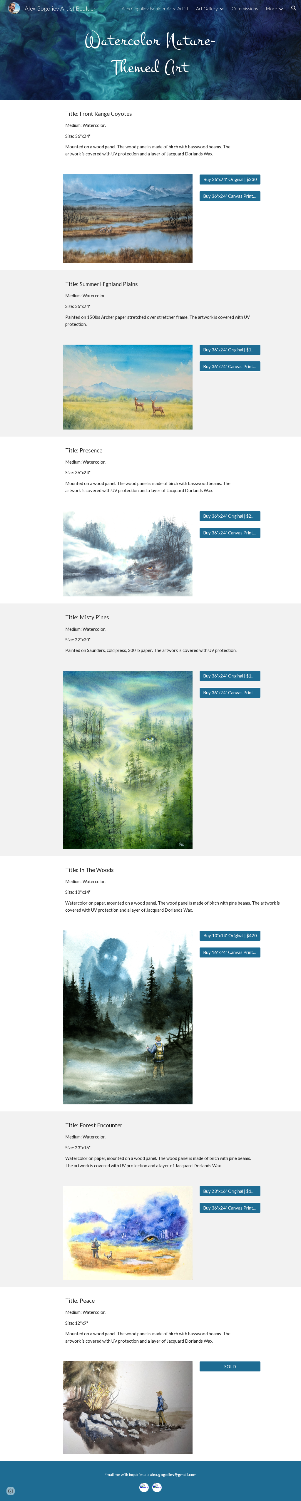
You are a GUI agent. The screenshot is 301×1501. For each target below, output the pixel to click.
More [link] (271, 8)
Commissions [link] (245, 8)
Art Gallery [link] (207, 8)
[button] (294, 8)
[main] (150, 50)
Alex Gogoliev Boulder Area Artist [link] (155, 8)
